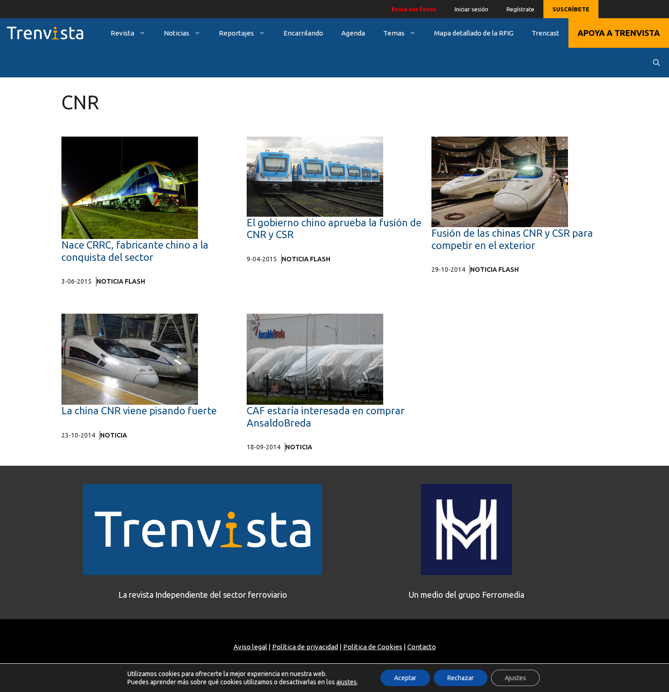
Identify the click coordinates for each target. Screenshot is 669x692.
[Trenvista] (45, 33)
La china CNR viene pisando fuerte (139, 410)
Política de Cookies (372, 647)
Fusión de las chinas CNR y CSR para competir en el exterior (512, 238)
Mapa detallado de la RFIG (473, 33)
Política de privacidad (305, 647)
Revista (122, 33)
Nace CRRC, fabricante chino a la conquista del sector (134, 250)
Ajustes (515, 678)
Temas (394, 33)
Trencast (545, 33)
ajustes (346, 682)
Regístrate (520, 9)
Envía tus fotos (413, 9)
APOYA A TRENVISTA (619, 32)
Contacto (421, 647)
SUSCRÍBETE (570, 9)
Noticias (176, 33)
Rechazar (460, 678)
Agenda (353, 33)
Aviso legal (250, 647)
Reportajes (236, 33)
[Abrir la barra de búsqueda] (656, 62)
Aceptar (405, 678)
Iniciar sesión (471, 9)
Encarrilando (303, 33)
